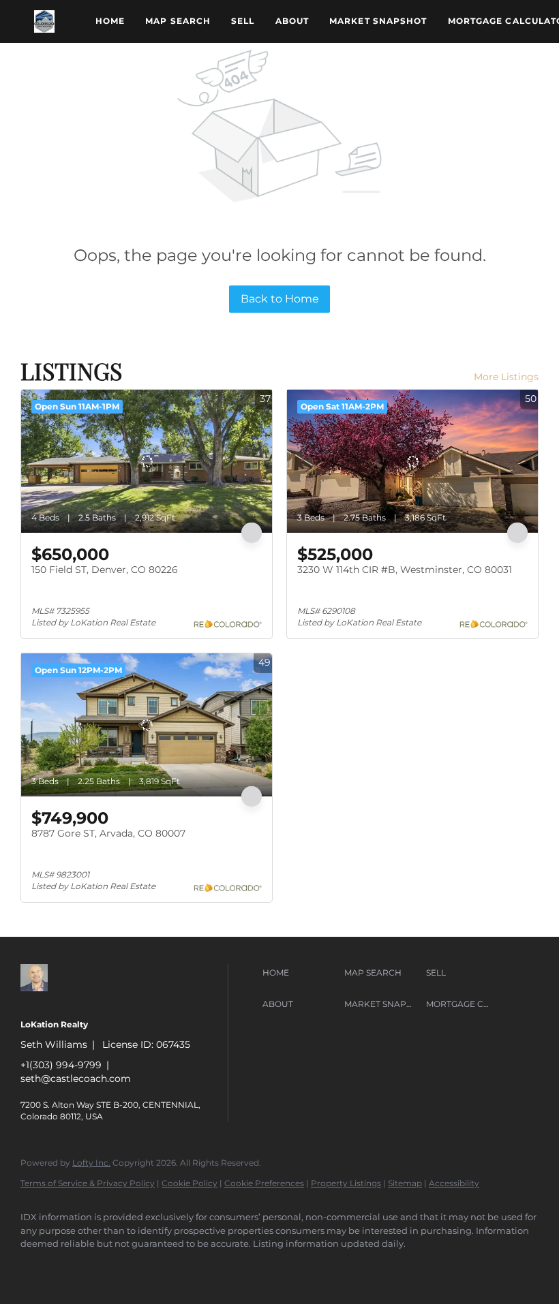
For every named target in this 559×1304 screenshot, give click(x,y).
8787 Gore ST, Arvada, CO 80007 (108, 833)
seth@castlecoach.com (75, 1078)
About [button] (292, 21)
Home (110, 21)
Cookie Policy (189, 1183)
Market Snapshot (378, 21)
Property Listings (346, 1183)
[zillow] (36, 1267)
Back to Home (280, 298)
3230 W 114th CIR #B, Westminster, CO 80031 (404, 569)
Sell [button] (242, 21)
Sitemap (405, 1183)
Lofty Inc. (91, 1163)
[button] (44, 21)
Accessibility (454, 1183)
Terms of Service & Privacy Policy (87, 1183)
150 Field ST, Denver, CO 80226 (104, 569)
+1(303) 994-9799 (61, 1065)
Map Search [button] (178, 21)
